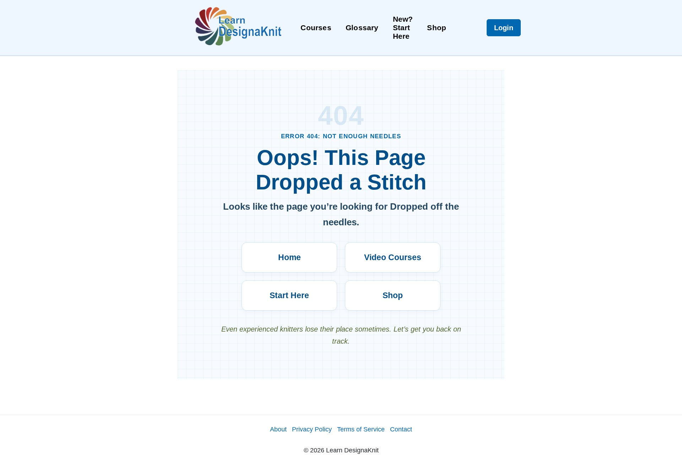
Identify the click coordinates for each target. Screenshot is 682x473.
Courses (316, 27)
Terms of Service (361, 429)
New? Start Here (403, 27)
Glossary (362, 27)
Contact (401, 429)
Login (503, 28)
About (278, 429)
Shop (436, 27)
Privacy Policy (312, 429)
